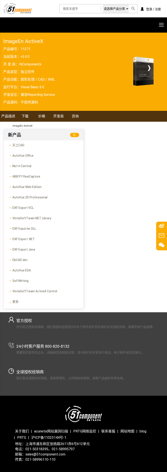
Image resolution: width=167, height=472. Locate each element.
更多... (16, 301)
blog (143, 431)
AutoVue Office (22, 155)
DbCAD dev (20, 260)
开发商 (58, 116)
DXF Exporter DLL (24, 228)
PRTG (21, 437)
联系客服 (108, 431)
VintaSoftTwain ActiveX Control (34, 291)
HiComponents (30, 64)
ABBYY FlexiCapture (26, 176)
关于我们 (22, 431)
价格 (41, 116)
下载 (25, 116)
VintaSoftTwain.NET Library (31, 218)
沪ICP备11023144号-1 (48, 437)
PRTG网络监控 (84, 431)
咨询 (75, 116)
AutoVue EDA (21, 270)
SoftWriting (20, 281)
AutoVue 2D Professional (29, 197)
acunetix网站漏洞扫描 (51, 431)
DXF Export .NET (23, 239)
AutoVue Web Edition (27, 187)
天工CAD (18, 145)
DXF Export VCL (23, 207)
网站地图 (127, 431)
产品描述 (8, 116)
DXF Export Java (23, 249)
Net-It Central (21, 166)
